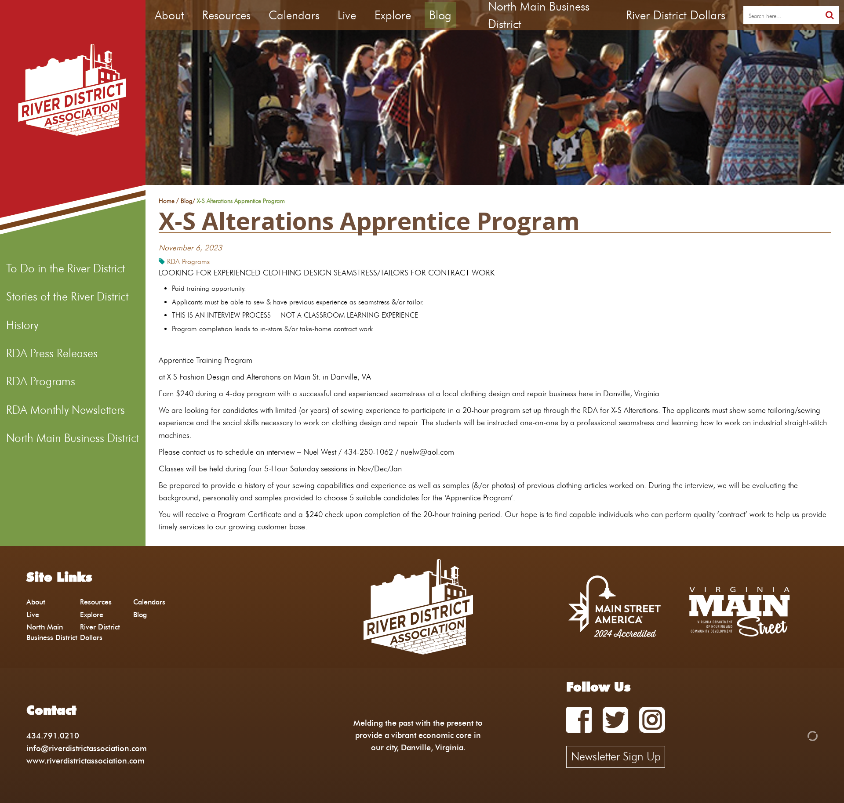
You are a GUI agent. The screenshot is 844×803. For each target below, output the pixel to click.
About (169, 15)
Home (167, 201)
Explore (393, 15)
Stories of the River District (67, 296)
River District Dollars (675, 15)
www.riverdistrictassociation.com (85, 760)
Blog (440, 15)
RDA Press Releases (52, 353)
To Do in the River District (65, 268)
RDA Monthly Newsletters (65, 410)
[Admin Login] (797, 735)
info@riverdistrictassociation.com (86, 748)
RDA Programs (40, 381)
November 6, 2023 (190, 247)
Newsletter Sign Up (616, 756)
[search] (829, 15)
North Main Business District (72, 438)
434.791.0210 (52, 735)
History (22, 325)
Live (347, 15)
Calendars (294, 15)
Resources (226, 15)
